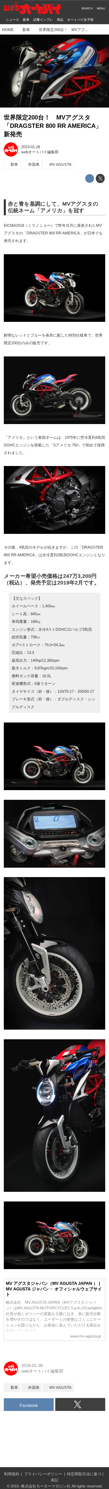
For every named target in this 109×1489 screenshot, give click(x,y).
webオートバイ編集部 (40, 152)
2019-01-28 (30, 147)
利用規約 (11, 1474)
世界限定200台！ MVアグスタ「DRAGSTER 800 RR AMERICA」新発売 (53, 126)
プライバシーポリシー (43, 1474)
